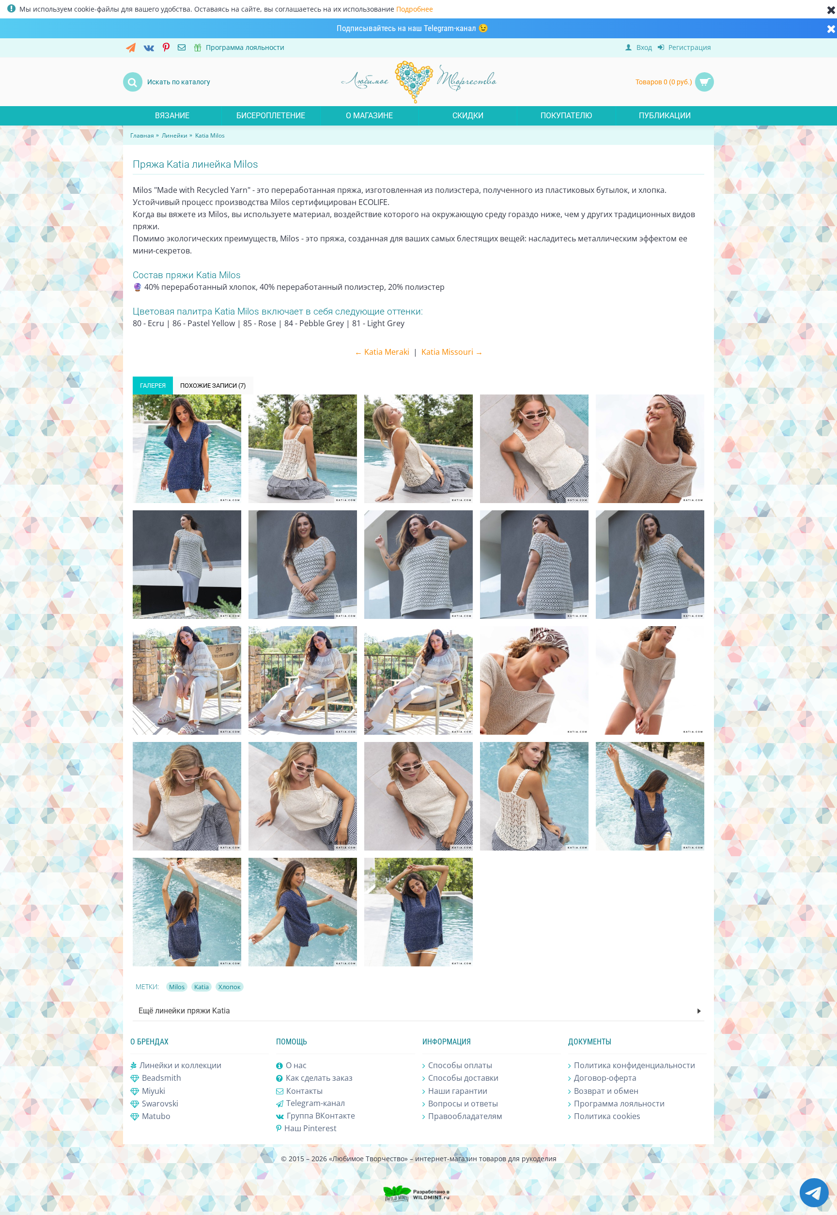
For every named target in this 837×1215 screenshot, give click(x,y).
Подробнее (414, 9)
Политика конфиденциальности (634, 1065)
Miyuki (153, 1091)
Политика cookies (607, 1116)
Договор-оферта (605, 1078)
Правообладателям (465, 1116)
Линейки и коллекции (180, 1065)
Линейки (174, 135)
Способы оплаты (460, 1065)
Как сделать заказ (319, 1078)
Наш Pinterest (310, 1128)
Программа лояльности (619, 1103)
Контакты (304, 1091)
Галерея (153, 385)
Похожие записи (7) (213, 385)
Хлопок (229, 986)
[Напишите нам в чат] (814, 1204)
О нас (296, 1065)
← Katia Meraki (382, 352)
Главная (142, 135)
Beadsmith (161, 1078)
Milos (177, 986)
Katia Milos (210, 135)
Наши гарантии (457, 1091)
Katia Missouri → (452, 352)
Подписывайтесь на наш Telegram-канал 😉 (412, 28)
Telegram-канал (315, 1103)
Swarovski (160, 1103)
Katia (201, 986)
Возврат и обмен (606, 1091)
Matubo (156, 1116)
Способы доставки (463, 1078)
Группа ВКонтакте (321, 1115)
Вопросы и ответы (463, 1103)
